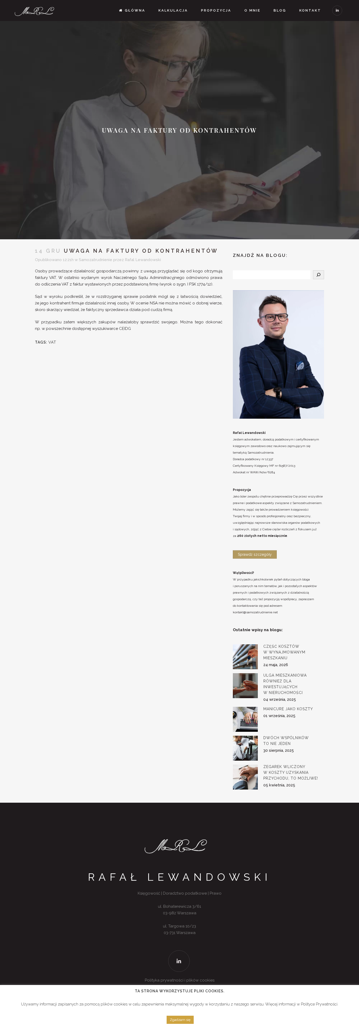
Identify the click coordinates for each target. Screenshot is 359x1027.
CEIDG (125, 328)
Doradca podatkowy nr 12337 (253, 459)
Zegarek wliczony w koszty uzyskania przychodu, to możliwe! (290, 772)
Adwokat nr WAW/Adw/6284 (254, 472)
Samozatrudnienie (95, 259)
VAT (52, 342)
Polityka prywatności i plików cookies (179, 980)
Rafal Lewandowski (143, 259)
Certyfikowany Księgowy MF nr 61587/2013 (264, 466)
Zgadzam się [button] (180, 1020)
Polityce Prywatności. (319, 1004)
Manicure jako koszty (288, 709)
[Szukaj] (318, 274)
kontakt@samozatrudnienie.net (255, 612)
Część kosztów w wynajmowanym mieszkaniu (284, 652)
